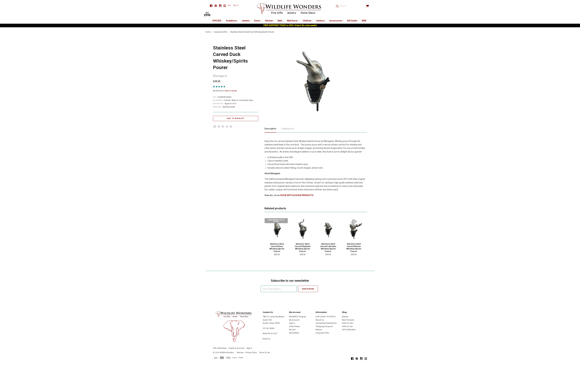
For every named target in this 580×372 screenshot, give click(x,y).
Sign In (292, 323)
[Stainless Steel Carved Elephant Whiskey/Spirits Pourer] (302, 229)
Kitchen (269, 20)
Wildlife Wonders (227, 352)
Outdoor (320, 20)
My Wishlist (294, 333)
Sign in (236, 5)
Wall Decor (292, 20)
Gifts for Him (347, 323)
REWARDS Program (297, 316)
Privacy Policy (251, 352)
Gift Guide (352, 20)
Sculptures (231, 20)
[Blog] (225, 5)
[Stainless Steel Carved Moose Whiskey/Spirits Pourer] (354, 229)
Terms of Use (264, 352)
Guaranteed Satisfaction (326, 323)
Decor (257, 20)
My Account (294, 320)
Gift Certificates (348, 329)
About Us (320, 320)
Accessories (336, 20)
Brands (345, 316)
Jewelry (246, 20)
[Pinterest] (215, 5)
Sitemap (240, 352)
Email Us (266, 339)
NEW (364, 20)
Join (229, 5)
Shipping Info (288, 128)
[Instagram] (220, 5)
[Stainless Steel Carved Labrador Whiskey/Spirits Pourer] (328, 229)
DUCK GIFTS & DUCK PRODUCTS (296, 195)
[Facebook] (211, 5)
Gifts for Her (347, 326)
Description (270, 128)
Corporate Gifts (322, 333)
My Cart (292, 329)
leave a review (231, 91)
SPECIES (217, 20)
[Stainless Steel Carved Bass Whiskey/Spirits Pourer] (277, 229)
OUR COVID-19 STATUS (326, 316)
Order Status (294, 326)
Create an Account (236, 348)
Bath (280, 20)
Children (307, 20)
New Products (348, 320)
